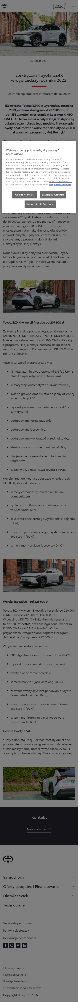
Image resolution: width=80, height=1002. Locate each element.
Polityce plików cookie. (60, 184)
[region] (39, 177)
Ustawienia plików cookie (40, 204)
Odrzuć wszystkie (24, 194)
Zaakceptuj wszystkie (53, 194)
